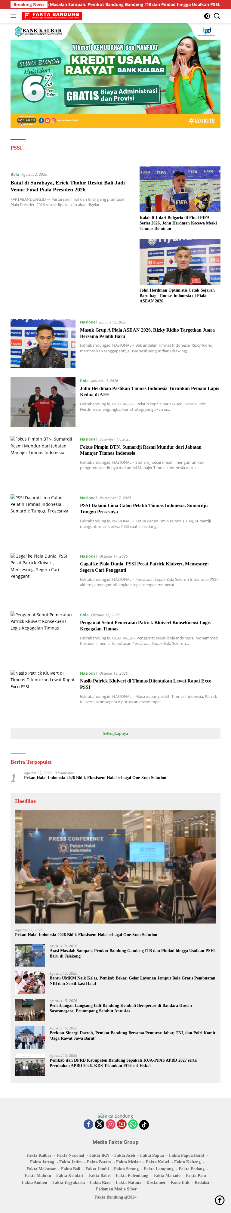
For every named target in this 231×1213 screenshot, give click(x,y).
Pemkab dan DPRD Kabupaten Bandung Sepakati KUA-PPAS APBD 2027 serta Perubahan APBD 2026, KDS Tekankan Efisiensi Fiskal (123, 1063)
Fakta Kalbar (38, 1155)
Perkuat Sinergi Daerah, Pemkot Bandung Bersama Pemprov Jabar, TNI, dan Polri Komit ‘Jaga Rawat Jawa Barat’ (132, 1036)
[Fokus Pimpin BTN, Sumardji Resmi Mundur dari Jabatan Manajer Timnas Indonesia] (43, 460)
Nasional (88, 322)
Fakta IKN (99, 1155)
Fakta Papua (152, 1155)
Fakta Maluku (38, 1175)
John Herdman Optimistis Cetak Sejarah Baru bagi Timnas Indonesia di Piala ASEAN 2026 (177, 295)
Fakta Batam (99, 1162)
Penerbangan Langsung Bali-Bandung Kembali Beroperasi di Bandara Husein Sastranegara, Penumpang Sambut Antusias (121, 1008)
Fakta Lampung (159, 1169)
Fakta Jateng (42, 1162)
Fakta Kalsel (157, 1162)
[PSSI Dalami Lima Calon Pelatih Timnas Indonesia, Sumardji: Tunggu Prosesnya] (43, 519)
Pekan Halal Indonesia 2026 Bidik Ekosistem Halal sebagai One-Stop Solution (95, 777)
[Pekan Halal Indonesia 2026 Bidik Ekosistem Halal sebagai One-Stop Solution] (115, 867)
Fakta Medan (128, 1162)
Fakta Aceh (124, 1155)
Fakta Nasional (70, 1155)
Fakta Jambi (97, 1169)
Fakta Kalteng (187, 1162)
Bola (15, 174)
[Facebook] (88, 1124)
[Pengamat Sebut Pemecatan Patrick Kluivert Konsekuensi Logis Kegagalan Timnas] (43, 636)
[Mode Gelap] (207, 16)
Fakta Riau (100, 1182)
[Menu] (15, 16)
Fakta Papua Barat (186, 1155)
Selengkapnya (115, 733)
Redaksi (202, 1182)
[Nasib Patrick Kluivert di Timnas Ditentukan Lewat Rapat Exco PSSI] (43, 694)
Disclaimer (156, 1182)
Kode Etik (180, 1182)
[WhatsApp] (133, 1124)
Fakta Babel (99, 1175)
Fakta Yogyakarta (68, 1182)
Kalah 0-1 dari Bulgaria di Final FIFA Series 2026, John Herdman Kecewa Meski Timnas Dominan (178, 223)
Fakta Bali (70, 1169)
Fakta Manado (166, 1175)
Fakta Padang (192, 1169)
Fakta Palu (196, 1175)
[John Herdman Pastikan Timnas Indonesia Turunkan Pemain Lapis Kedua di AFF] (43, 402)
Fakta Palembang (132, 1175)
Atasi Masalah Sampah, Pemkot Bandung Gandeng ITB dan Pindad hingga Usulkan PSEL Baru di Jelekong (110, 4)
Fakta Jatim (70, 1162)
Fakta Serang (126, 1169)
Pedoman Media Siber (116, 1189)
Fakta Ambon (34, 1182)
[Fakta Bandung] (51, 16)
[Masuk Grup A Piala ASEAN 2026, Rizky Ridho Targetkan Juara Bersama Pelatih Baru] (43, 343)
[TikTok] (144, 1125)
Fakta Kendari (69, 1175)
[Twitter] (99, 1124)
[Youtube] (122, 1124)
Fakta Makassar (41, 1169)
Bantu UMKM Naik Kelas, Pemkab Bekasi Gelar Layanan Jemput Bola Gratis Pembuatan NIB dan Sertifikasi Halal (132, 981)
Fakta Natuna (128, 1182)
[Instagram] (111, 1124)
